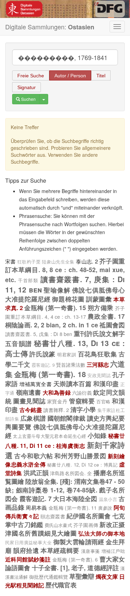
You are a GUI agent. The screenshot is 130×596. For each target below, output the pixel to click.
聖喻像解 (57, 290)
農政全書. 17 (106, 316)
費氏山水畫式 (58, 525)
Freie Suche (30, 75)
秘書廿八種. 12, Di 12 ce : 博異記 (82, 464)
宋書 (10, 261)
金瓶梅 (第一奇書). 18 (50, 374)
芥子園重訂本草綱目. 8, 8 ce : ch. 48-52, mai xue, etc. (65, 270)
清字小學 (83, 409)
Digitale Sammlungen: (49, 26)
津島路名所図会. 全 (71, 473)
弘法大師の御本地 (101, 533)
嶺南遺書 (28, 392)
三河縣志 (98, 364)
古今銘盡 (30, 410)
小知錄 (97, 435)
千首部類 (28, 280)
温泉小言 (108, 499)
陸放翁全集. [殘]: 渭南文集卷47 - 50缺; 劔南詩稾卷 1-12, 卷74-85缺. (65, 485)
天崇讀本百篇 (72, 383)
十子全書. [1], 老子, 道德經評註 (75, 567)
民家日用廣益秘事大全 (28, 542)
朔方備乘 (100, 307)
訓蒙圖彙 (99, 299)
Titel (100, 75)
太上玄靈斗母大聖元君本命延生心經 (49, 436)
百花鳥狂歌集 (97, 353)
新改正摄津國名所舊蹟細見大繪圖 (65, 528)
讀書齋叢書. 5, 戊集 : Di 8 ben (38, 333)
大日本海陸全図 (75, 498)
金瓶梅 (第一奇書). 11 (73, 507)
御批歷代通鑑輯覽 (48, 576)
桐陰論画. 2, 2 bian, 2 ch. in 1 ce (51, 324)
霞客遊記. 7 (35, 498)
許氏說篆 (42, 353)
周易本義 (36, 507)
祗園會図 (112, 324)
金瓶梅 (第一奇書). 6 (75, 559)
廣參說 (105, 507)
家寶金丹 (57, 401)
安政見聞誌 (99, 375)
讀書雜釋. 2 (56, 409)
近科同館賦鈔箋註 (28, 559)
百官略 (103, 401)
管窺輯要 (82, 400)
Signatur (26, 87)
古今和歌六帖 (33, 455)
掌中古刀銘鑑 (24, 524)
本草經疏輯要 (60, 550)
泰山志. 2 (87, 261)
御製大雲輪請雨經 (78, 541)
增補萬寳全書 (35, 383)
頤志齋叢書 (53, 516)
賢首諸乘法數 (70, 364)
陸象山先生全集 (58, 262)
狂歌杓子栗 (29, 262)
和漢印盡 (106, 383)
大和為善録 (57, 392)
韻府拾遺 (26, 550)
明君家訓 (66, 354)
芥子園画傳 (85, 524)
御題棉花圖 (68, 299)
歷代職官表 (61, 584)
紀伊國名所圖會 (89, 515)
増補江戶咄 (113, 551)
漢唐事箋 (90, 551)
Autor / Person (70, 75)
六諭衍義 (82, 392)
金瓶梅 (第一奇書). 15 (55, 307)
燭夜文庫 (107, 576)
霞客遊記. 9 (43, 365)
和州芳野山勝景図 (80, 455)
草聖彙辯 (81, 576)
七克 (118, 515)
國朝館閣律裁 (66, 418)
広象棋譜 (33, 418)
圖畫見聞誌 (29, 400)
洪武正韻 (36, 472)
